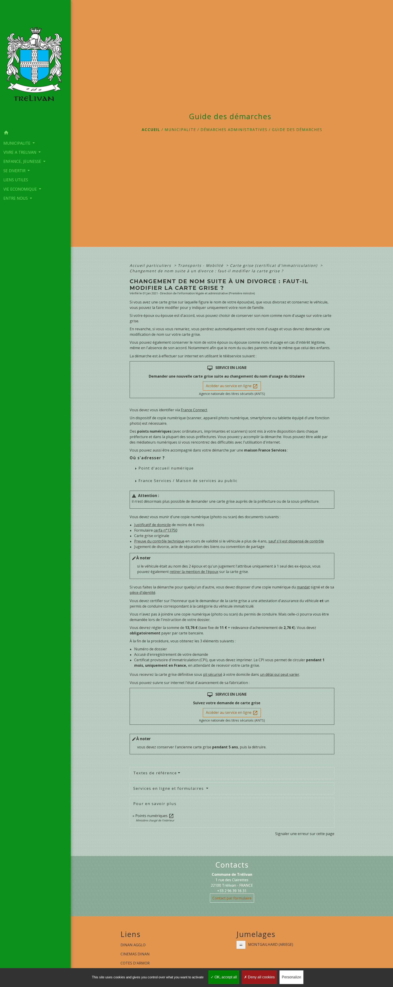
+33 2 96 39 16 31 (232, 890)
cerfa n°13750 (165, 530)
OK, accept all (225, 977)
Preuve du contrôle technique (159, 541)
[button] (35, 133)
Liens (131, 934)
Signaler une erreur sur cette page (304, 833)
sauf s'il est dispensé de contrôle (296, 541)
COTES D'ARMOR (135, 963)
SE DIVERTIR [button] (15, 170)
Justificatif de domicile (152, 524)
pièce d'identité (142, 592)
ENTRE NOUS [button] (16, 198)
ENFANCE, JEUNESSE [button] (22, 161)
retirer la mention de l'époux (194, 571)
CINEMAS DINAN (135, 954)
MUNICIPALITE (180, 129)
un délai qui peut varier (279, 674)
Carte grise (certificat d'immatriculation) (274, 265)
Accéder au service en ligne (232, 386)
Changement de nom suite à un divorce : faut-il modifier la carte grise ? (206, 270)
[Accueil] (35, 64)
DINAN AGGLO (133, 944)
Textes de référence (155, 772)
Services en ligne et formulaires (169, 788)
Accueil (151, 129)
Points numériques (154, 815)
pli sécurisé (212, 674)
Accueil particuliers (151, 265)
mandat (303, 587)
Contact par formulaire (232, 898)
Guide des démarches (297, 129)
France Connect (194, 409)
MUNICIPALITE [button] (17, 143)
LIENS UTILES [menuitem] (15, 179)
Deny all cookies (261, 977)
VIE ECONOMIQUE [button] (20, 189)
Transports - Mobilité (201, 265)
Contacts (232, 865)
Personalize (291, 977)
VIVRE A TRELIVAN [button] (20, 152)
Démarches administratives (234, 129)
